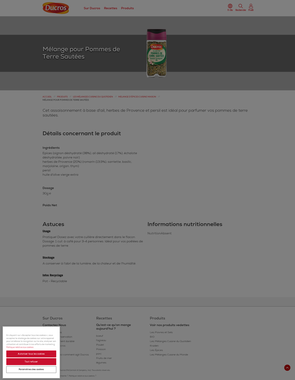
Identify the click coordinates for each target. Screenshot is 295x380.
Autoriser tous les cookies (31, 354)
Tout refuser (31, 361)
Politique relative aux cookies (19, 347)
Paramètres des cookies (31, 369)
